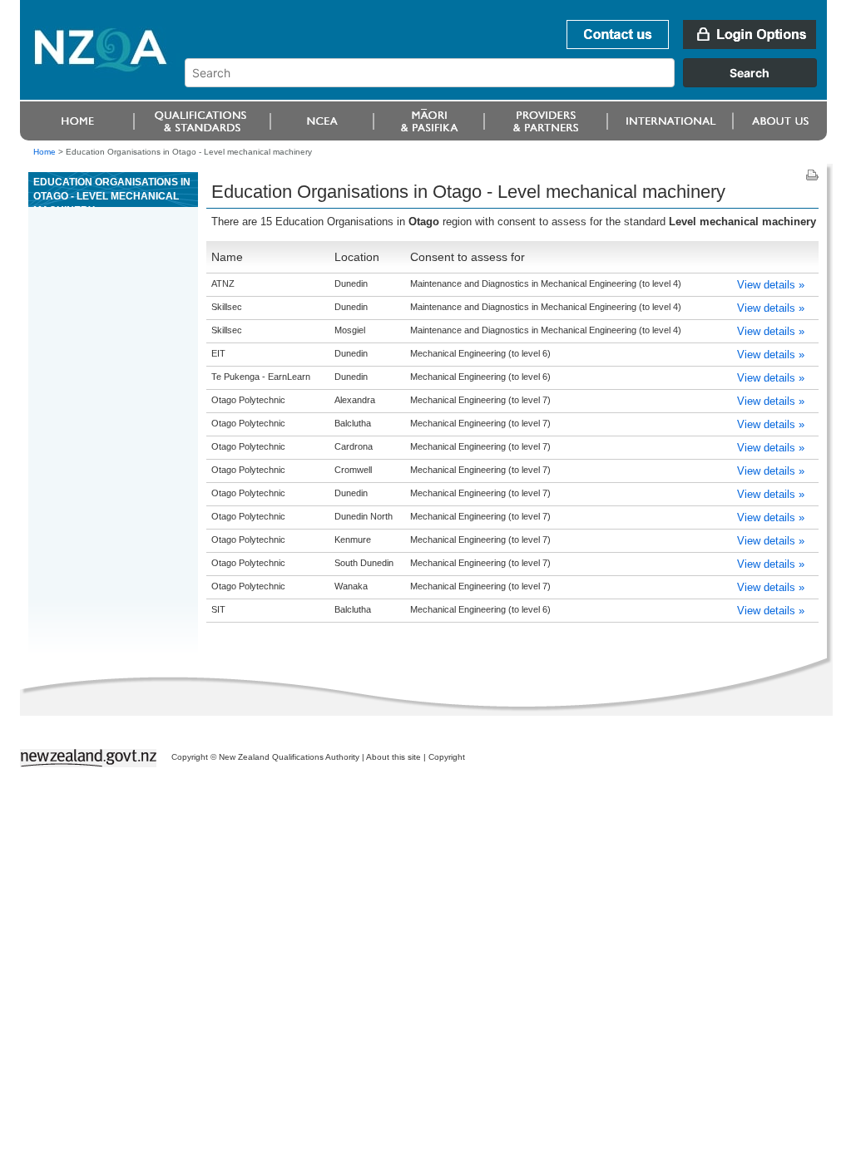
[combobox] (508, 83)
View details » (770, 284)
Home (44, 151)
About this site (393, 756)
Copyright (446, 756)
